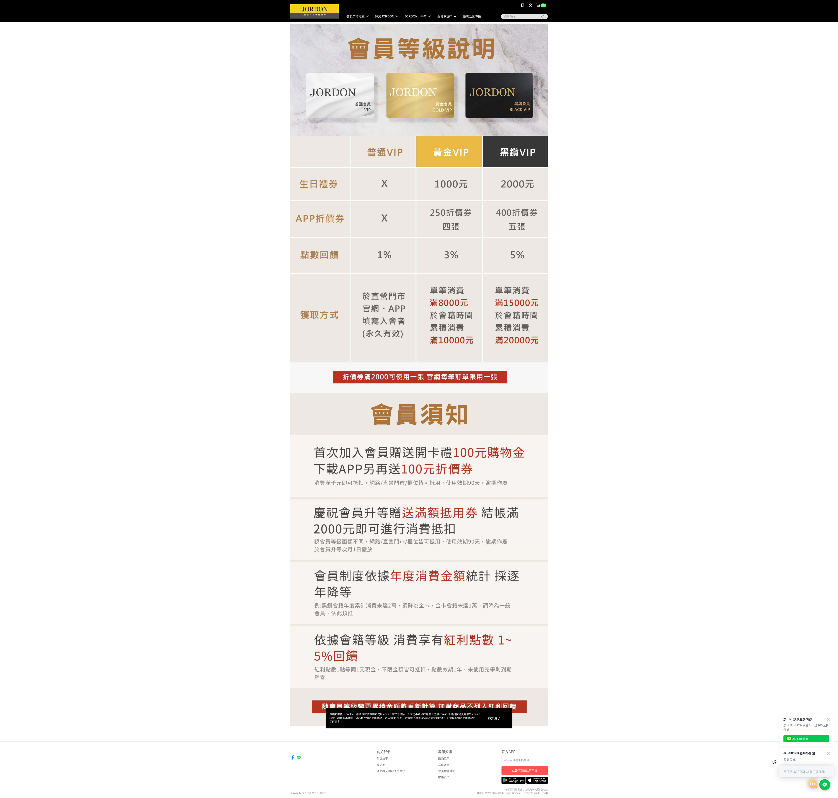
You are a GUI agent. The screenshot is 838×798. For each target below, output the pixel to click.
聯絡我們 (444, 777)
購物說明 (444, 758)
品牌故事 (382, 758)
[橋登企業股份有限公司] (314, 11)
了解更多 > (336, 721)
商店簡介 (382, 765)
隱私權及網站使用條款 (391, 771)
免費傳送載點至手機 (524, 770)
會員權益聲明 (446, 771)
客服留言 (444, 765)
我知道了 (494, 718)
